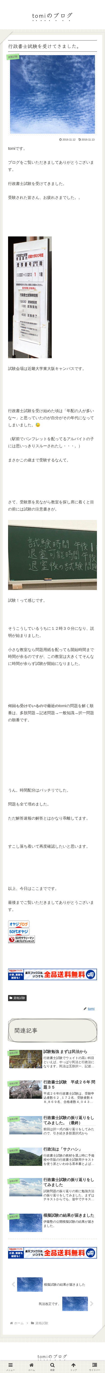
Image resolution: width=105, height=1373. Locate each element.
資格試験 (19, 998)
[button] (94, 902)
